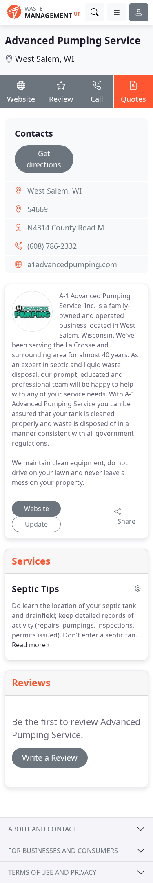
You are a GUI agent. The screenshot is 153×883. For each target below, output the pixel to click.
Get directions (44, 159)
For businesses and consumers (63, 850)
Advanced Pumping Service (73, 40)
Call (97, 99)
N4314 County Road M (65, 227)
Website (21, 99)
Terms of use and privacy (52, 872)
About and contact (42, 828)
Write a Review (50, 757)
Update (36, 524)
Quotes (133, 99)
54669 (37, 209)
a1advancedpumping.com (72, 264)
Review (61, 99)
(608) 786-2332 (52, 246)
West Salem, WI (44, 58)
